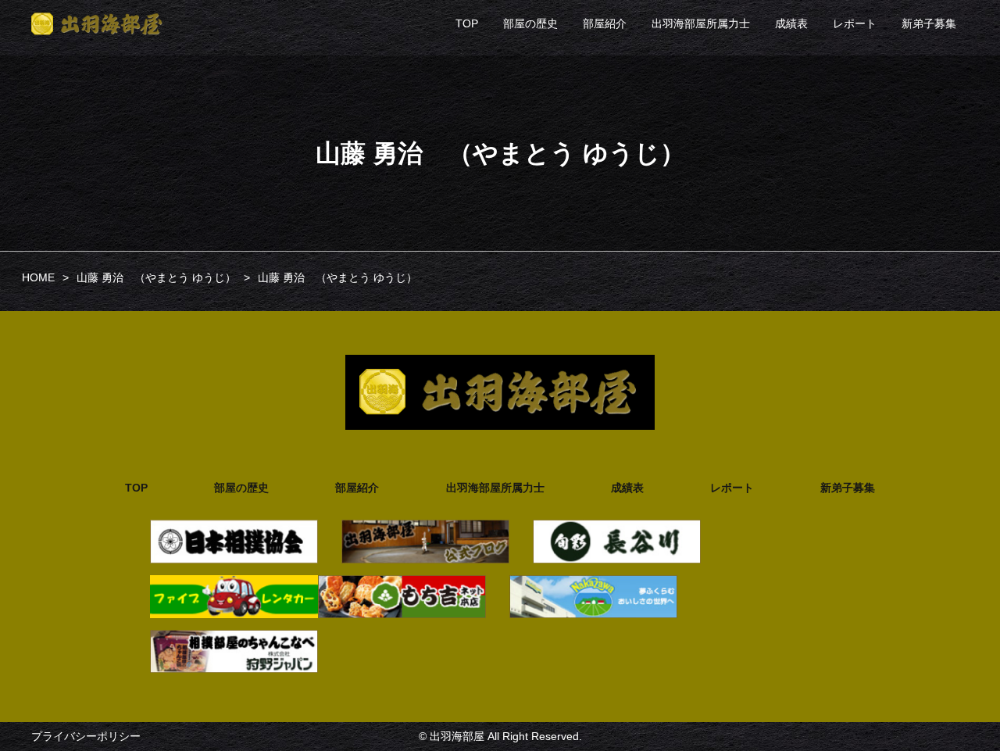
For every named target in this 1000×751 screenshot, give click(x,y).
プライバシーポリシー (86, 736)
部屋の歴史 (530, 23)
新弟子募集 (929, 23)
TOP (466, 23)
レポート (855, 23)
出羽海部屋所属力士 (701, 23)
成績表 (791, 23)
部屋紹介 (605, 23)
